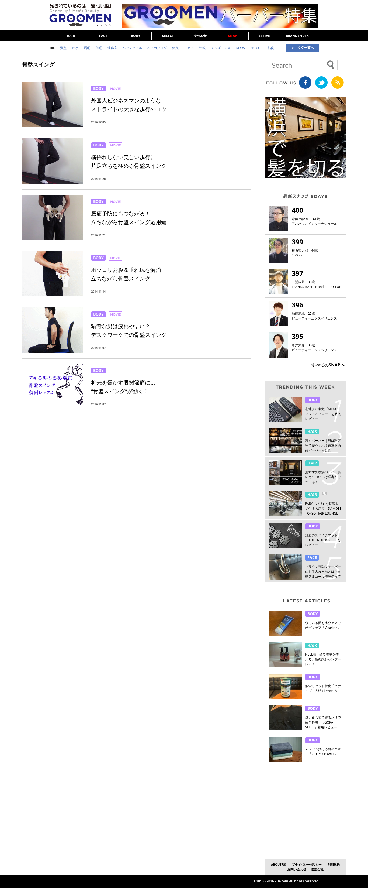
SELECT (168, 35)
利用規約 (334, 864)
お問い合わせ (297, 869)
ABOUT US (278, 864)
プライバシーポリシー (307, 864)
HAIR (71, 35)
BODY (135, 35)
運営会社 (317, 869)
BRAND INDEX (297, 35)
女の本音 (200, 35)
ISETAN (265, 35)
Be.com (282, 881)
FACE (103, 35)
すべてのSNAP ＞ (328, 365)
